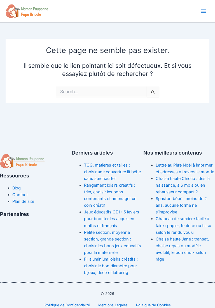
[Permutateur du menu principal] (203, 11)
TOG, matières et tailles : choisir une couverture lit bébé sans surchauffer (112, 172)
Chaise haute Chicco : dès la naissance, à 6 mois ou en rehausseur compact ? (183, 185)
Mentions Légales (113, 305)
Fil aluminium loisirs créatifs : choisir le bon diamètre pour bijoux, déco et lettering (111, 266)
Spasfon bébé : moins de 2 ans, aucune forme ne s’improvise (181, 205)
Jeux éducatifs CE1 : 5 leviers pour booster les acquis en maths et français (111, 219)
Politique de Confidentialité (67, 305)
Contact (20, 194)
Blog (16, 188)
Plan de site (23, 201)
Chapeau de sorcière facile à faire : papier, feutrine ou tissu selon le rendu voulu (183, 225)
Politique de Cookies (153, 305)
